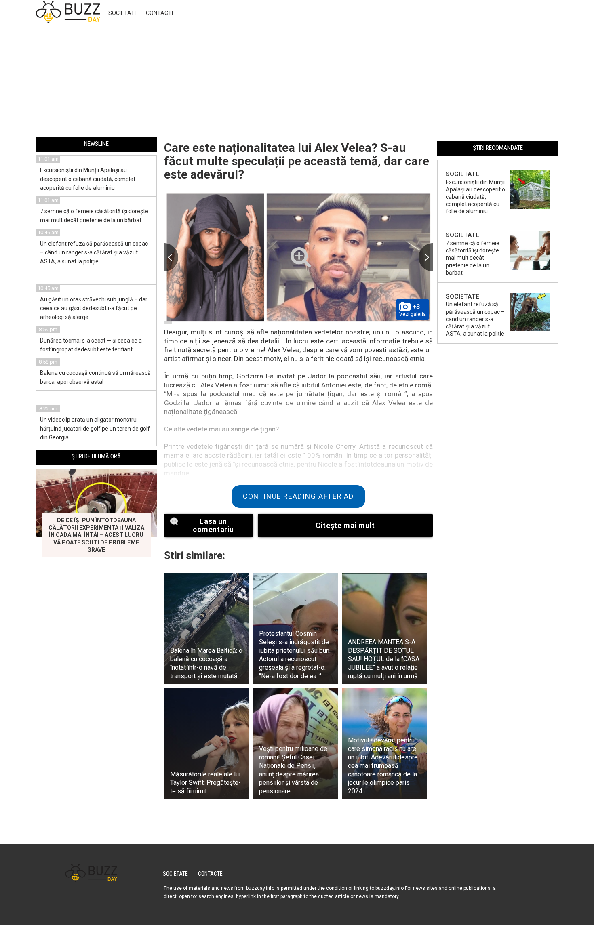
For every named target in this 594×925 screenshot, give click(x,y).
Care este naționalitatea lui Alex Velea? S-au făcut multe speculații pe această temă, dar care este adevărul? (296, 161)
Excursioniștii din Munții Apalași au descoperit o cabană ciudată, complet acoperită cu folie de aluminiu (87, 179)
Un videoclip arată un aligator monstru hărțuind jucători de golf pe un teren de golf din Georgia (95, 428)
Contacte (160, 13)
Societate (123, 13)
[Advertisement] (297, 82)
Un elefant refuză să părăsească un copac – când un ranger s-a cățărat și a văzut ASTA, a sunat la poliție (94, 252)
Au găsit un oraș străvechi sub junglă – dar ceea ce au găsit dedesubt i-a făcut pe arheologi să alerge (93, 308)
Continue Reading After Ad (298, 496)
